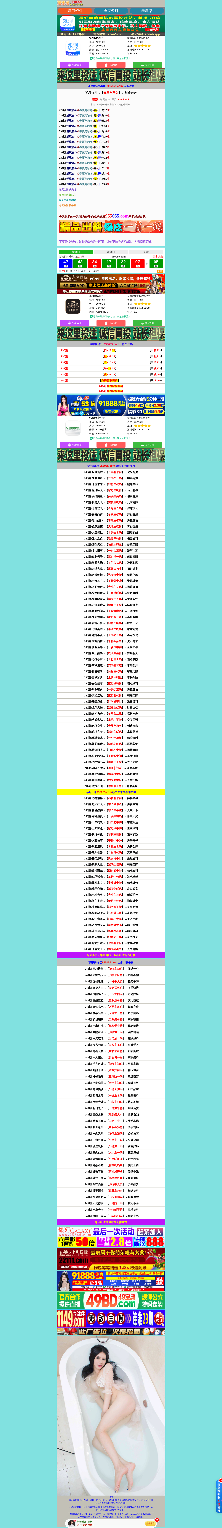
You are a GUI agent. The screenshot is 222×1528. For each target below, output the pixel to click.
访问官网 (149, 65)
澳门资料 (75, 11)
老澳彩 (146, 11)
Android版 (77, 65)
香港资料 (111, 11)
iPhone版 (112, 65)
